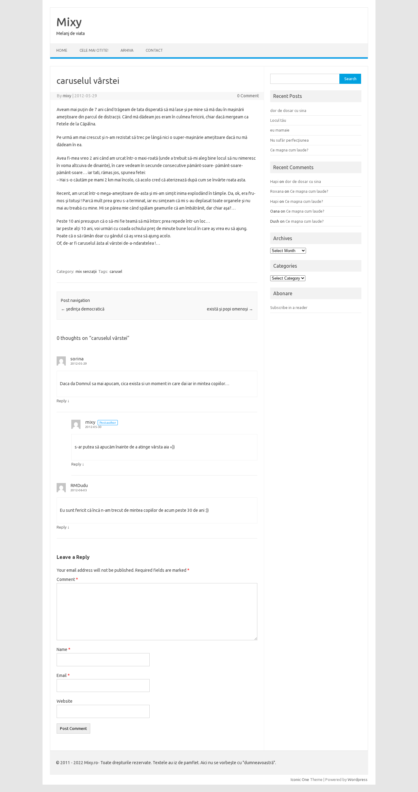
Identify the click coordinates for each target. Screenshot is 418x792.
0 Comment (248, 95)
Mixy (69, 21)
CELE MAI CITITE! (94, 50)
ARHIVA (127, 50)
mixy (67, 95)
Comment (67, 579)
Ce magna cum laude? (289, 150)
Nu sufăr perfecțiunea (289, 140)
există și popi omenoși (230, 309)
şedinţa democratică (82, 309)
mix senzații (86, 271)
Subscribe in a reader (289, 307)
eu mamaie (279, 130)
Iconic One (300, 779)
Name (63, 649)
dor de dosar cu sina (288, 110)
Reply (61, 401)
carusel (116, 271)
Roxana (277, 191)
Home (61, 50)
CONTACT (154, 50)
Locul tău (278, 120)
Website (65, 701)
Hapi (274, 181)
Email (63, 675)
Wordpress (358, 779)
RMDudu (79, 485)
